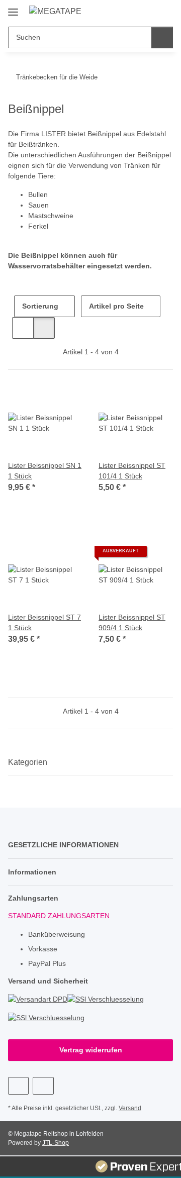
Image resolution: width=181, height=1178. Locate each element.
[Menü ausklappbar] (13, 8)
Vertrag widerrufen (90, 1050)
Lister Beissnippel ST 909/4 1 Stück (132, 622)
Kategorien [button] (27, 762)
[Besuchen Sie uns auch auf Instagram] (43, 1086)
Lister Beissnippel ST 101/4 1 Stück (132, 470)
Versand (130, 1108)
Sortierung (40, 306)
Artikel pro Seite (116, 306)
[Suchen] (162, 37)
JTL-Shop (55, 1142)
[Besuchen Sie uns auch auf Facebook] (18, 1086)
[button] (133, 11)
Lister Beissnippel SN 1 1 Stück (44, 470)
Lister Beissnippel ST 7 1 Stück (44, 622)
